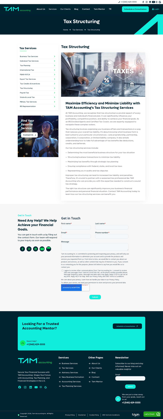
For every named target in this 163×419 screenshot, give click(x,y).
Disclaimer (82, 415)
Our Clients (97, 368)
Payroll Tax (24, 93)
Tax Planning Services (71, 386)
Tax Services (77, 30)
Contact (95, 377)
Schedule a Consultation (135, 9)
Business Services (70, 363)
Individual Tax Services (29, 61)
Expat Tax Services (28, 79)
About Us (96, 363)
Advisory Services (70, 372)
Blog (93, 372)
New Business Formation (73, 377)
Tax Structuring (26, 88)
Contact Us (28, 135)
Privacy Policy (70, 415)
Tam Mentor (97, 381)
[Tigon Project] (135, 415)
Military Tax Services (28, 102)
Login (156, 9)
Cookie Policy (94, 415)
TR (110, 9)
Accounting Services (71, 381)
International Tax (27, 70)
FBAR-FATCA (25, 75)
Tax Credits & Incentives (30, 84)
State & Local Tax (27, 97)
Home (65, 30)
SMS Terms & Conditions (111, 415)
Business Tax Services (29, 56)
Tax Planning (25, 65)
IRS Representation (28, 106)
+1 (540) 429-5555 (128, 2)
